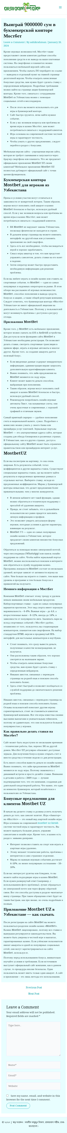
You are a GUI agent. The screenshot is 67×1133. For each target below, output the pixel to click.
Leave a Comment (14, 42)
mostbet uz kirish (48, 823)
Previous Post (34, 987)
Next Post (33, 994)
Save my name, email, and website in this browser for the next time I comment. (33, 1098)
